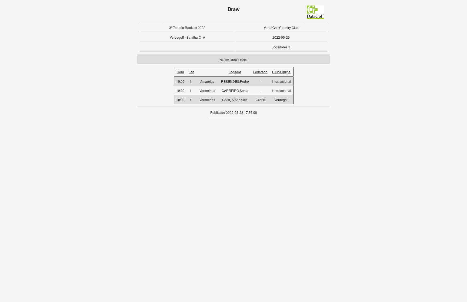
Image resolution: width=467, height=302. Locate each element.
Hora (180, 71)
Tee (191, 71)
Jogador (235, 71)
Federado (260, 71)
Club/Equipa (281, 71)
